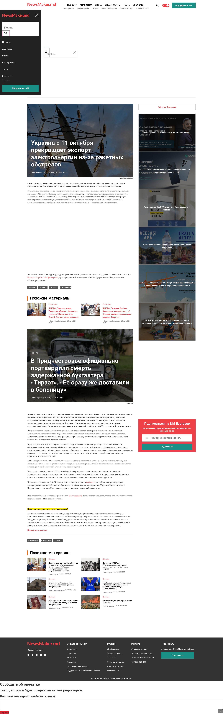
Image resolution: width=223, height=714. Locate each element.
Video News (53, 304)
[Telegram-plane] (45, 655)
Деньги (34, 135)
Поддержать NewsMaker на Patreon (83, 670)
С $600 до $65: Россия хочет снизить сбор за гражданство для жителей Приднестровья (63, 603)
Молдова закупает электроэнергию (42, 277)
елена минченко (33, 540)
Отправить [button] (4, 712)
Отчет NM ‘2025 (142, 8)
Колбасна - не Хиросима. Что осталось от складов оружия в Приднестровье (61, 585)
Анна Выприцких (38, 172)
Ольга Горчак (36, 398)
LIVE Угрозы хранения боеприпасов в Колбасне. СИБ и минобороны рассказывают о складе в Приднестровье (117, 586)
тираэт (58, 540)
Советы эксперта (126, 8)
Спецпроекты (112, 5)
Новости (72, 5)
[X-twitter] (32, 655)
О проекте (71, 649)
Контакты (71, 657)
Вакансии (71, 662)
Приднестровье (83, 8)
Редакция (71, 653)
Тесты (126, 5)
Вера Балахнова (108, 606)
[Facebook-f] (28, 655)
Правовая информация (78, 666)
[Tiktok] (41, 655)
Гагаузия (95, 8)
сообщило (90, 482)
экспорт (53, 287)
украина (43, 287)
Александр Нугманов (56, 590)
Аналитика (86, 5)
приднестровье (46, 540)
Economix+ (139, 5)
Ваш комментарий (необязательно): (28, 696)
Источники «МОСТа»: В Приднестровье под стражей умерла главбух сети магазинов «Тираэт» (115, 566)
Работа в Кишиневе (167, 107)
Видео (98, 5)
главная (32, 287)
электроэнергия (65, 287)
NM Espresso (69, 8)
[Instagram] (37, 655)
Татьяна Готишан (55, 608)
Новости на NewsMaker (58, 321)
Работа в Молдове (109, 8)
